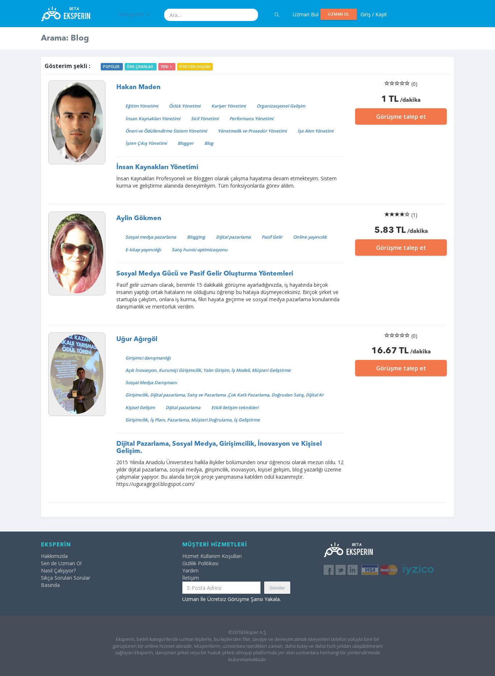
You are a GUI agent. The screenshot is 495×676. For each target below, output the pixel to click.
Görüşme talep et (401, 117)
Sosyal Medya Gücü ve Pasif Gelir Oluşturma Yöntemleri (204, 273)
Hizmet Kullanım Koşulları (212, 556)
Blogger (186, 143)
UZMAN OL (338, 14)
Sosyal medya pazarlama (150, 237)
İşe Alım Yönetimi (315, 131)
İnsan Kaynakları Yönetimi (152, 119)
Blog (208, 143)
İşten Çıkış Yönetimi (146, 143)
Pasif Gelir (272, 237)
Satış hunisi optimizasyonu (200, 250)
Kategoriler (132, 14)
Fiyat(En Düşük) (195, 66)
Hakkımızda (54, 556)
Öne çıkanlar (140, 66)
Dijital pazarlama (233, 237)
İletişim (190, 577)
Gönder (277, 588)
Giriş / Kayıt (374, 14)
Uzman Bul (306, 14)
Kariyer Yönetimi (228, 106)
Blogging (196, 237)
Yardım (190, 570)
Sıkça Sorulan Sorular (65, 577)
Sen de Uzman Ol (61, 563)
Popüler (112, 66)
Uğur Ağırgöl (136, 339)
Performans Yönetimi (251, 119)
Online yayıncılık (310, 237)
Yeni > (167, 66)
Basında (50, 584)
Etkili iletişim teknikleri (234, 407)
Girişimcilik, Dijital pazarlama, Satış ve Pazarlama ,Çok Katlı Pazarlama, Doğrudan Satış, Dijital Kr (224, 395)
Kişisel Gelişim (140, 407)
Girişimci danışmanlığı (148, 358)
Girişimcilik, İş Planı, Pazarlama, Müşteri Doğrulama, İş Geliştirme (192, 420)
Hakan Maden (138, 87)
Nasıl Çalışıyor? (58, 570)
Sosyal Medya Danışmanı (151, 382)
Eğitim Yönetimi (141, 106)
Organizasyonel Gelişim (281, 106)
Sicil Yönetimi (205, 119)
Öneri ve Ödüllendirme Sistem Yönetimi (166, 131)
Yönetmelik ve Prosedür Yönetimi (252, 131)
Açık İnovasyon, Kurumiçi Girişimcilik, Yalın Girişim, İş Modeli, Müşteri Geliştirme (208, 370)
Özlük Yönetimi (184, 106)
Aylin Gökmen (138, 218)
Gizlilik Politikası (200, 563)
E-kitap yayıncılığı (143, 250)
